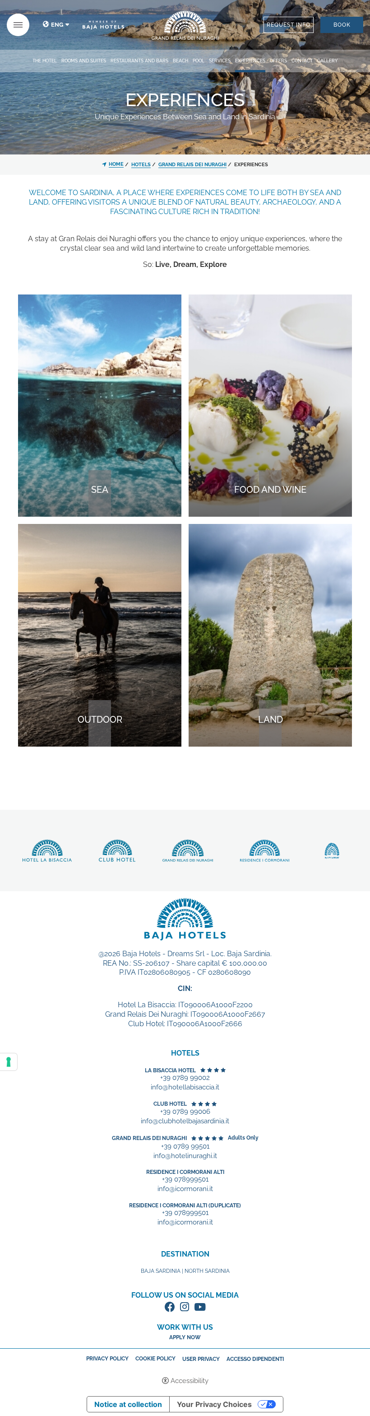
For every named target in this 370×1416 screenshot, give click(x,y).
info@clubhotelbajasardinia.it (185, 1121)
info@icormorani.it (185, 1189)
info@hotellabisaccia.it (185, 1087)
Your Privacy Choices (214, 1404)
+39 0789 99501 (185, 1146)
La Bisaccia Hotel (170, 1070)
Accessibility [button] (189, 1381)
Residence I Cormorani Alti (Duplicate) (185, 1205)
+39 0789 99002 (185, 1078)
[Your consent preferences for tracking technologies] (8, 1061)
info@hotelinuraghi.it (185, 1156)
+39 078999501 (185, 1179)
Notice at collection (128, 1404)
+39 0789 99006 (185, 1111)
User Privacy (201, 1359)
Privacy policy (107, 1358)
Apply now (185, 1337)
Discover (185, 25)
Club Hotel (170, 1104)
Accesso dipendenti (255, 1359)
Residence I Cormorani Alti (185, 1172)
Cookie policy (155, 1358)
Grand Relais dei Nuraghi (149, 1138)
